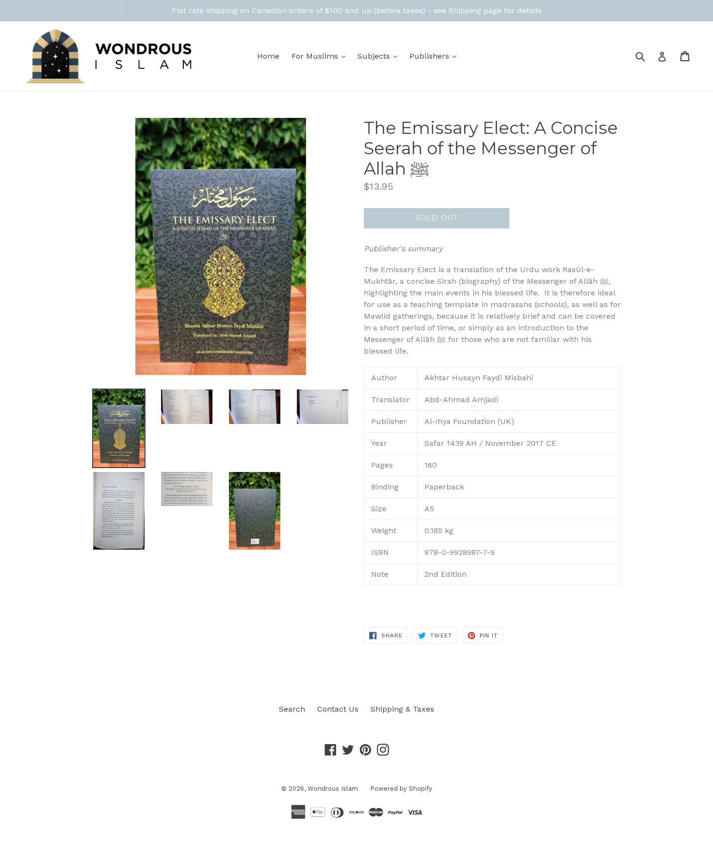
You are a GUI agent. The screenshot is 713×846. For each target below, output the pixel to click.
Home (268, 56)
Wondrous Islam (333, 788)
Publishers (435, 56)
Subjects (379, 56)
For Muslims (321, 56)
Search (292, 709)
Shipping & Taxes (402, 709)
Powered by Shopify (401, 788)
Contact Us (337, 709)
